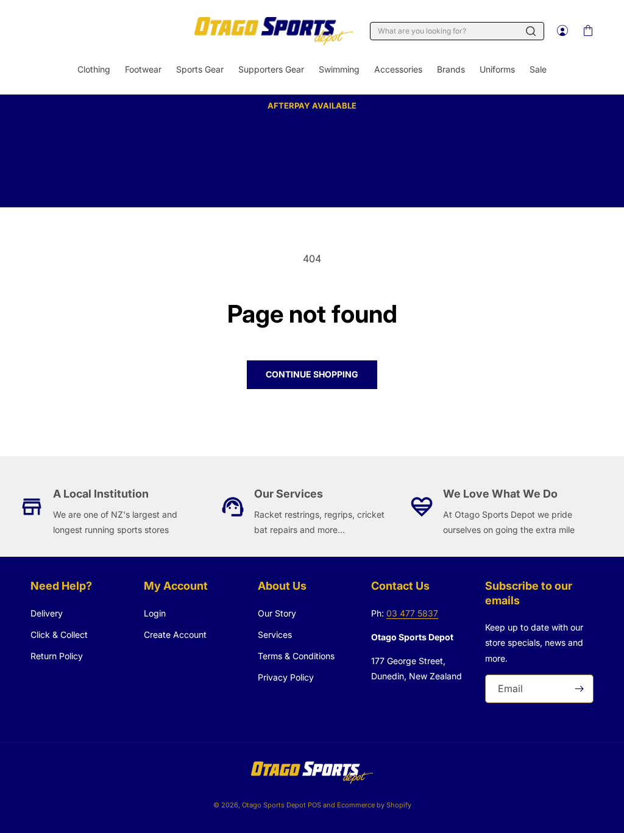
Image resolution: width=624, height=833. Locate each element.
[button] (587, 31)
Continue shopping (312, 374)
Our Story (277, 613)
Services (275, 634)
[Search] (530, 31)
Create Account (175, 634)
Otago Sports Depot (274, 805)
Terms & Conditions (296, 656)
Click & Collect (59, 634)
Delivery (46, 613)
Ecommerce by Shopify (374, 805)
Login (155, 613)
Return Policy (56, 656)
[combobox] (457, 31)
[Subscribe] (579, 688)
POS (314, 805)
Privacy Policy (286, 677)
